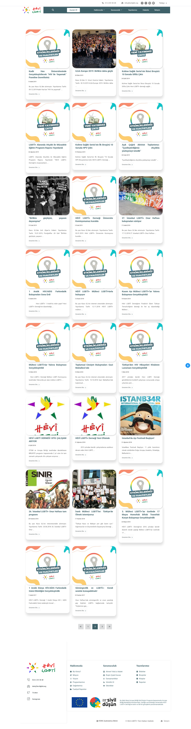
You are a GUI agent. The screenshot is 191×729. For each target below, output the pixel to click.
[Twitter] (146, 3)
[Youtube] (153, 3)
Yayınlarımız (132, 10)
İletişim (157, 10)
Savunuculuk (115, 10)
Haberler (146, 10)
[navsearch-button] (53, 10)
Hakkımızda (98, 10)
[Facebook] (149, 3)
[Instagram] (142, 3)
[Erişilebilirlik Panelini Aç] (187, 365)
